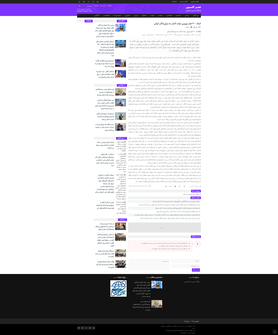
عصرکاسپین (184, 333)
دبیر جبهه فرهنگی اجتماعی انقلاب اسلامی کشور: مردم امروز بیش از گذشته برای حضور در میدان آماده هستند (169, 205)
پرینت (187, 27)
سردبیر (144, 35)
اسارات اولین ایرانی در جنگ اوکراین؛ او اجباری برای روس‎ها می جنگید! (105, 145)
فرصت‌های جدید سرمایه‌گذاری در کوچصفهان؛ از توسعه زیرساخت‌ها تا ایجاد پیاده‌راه (176, 201)
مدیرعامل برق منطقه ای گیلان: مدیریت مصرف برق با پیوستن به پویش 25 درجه (104, 63)
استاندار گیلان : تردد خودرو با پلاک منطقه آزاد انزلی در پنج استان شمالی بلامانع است (105, 74)
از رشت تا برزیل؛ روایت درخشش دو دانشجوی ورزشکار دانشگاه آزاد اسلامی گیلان (104, 226)
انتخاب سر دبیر (184, 1)
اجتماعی (178, 15)
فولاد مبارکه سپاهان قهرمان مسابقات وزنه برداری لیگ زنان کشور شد (105, 264)
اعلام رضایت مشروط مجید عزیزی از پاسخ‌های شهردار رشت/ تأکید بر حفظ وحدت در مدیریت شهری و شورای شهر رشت (166, 215)
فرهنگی (144, 15)
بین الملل (196, 15)
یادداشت (174, 1)
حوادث (152, 15)
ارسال (195, 27)
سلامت (160, 15)
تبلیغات (109, 5)
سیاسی (187, 15)
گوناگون (96, 15)
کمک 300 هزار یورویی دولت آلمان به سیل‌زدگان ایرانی (177, 24)
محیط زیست (117, 15)
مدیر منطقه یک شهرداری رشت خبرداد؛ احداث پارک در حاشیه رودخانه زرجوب (177, 211)
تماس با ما (103, 5)
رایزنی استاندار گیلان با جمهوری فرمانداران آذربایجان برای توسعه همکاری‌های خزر (105, 205)
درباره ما (96, 5)
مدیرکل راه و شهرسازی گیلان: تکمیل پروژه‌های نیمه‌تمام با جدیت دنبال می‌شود (177, 208)
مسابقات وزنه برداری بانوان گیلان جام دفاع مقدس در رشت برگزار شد (104, 254)
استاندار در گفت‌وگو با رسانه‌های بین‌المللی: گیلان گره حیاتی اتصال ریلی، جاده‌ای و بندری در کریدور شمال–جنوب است (104, 160)
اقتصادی (169, 15)
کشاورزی (127, 15)
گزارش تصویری (195, 1)
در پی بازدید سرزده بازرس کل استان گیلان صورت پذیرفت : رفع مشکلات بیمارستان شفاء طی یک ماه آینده (169, 218)
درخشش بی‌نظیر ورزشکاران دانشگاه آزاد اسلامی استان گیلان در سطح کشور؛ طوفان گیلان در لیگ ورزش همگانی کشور (105, 240)
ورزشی (136, 15)
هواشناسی (106, 15)
